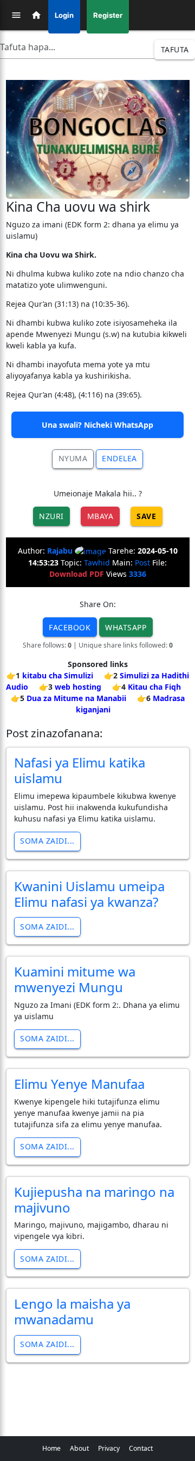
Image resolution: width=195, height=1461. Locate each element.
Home (51, 1448)
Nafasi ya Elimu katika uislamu (79, 770)
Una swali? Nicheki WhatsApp (97, 425)
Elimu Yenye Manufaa (79, 1084)
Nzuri (51, 516)
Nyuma (73, 458)
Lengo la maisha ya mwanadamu (72, 1311)
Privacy (109, 1448)
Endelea (119, 458)
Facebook (69, 627)
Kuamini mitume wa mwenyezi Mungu (74, 979)
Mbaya (100, 516)
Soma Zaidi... (47, 841)
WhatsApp (125, 627)
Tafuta (175, 49)
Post (142, 562)
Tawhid (97, 562)
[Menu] (16, 15)
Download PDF (76, 574)
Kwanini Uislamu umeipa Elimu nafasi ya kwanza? (89, 894)
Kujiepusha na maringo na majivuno (94, 1199)
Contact (141, 1448)
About (79, 1448)
